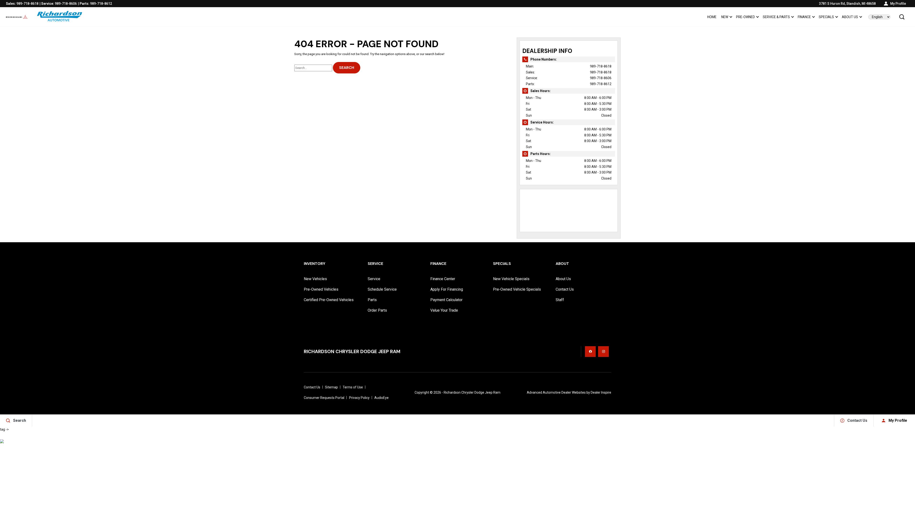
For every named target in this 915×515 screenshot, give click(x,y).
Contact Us (565, 289)
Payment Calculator (446, 300)
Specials (826, 17)
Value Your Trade (444, 310)
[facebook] (590, 351)
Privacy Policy (359, 398)
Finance (804, 17)
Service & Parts (776, 17)
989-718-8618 (600, 66)
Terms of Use (353, 387)
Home (712, 17)
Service (374, 279)
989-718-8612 (600, 84)
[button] (901, 16)
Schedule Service (382, 289)
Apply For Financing (446, 289)
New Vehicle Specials (511, 279)
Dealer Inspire (601, 392)
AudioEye (381, 398)
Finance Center (442, 279)
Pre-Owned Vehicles (321, 289)
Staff (560, 300)
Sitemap (331, 387)
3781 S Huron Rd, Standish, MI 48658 (847, 3)
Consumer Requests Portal (324, 398)
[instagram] (603, 351)
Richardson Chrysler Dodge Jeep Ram (472, 392)
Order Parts (377, 310)
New (724, 17)
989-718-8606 (600, 78)
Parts (372, 300)
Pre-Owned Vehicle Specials (517, 289)
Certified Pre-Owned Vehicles (329, 300)
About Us (850, 17)
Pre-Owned (745, 17)
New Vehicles (315, 279)
